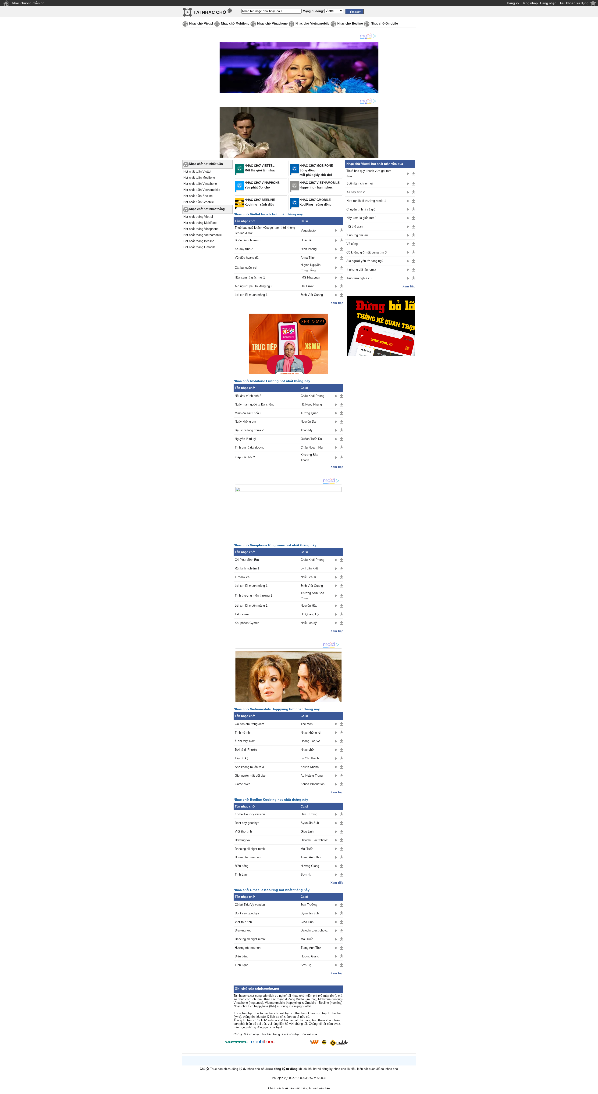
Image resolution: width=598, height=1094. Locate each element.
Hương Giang (310, 866)
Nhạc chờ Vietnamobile (312, 23)
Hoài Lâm (307, 240)
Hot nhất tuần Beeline (198, 196)
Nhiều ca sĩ (308, 577)
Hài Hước (307, 286)
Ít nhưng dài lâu (357, 235)
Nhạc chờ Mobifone (235, 23)
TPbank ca (242, 577)
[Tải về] (341, 230)
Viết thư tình (243, 831)
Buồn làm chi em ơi (248, 240)
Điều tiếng (241, 866)
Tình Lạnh (241, 874)
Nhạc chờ (307, 749)
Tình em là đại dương (249, 447)
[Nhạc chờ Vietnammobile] (314, 1042)
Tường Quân (309, 413)
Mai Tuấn (307, 849)
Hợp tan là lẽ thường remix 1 (366, 201)
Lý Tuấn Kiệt (309, 568)
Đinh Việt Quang (312, 295)
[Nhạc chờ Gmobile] (338, 1043)
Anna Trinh (308, 257)
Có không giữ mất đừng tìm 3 (366, 252)
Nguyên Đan (309, 421)
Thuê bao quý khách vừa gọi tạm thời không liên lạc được (265, 230)
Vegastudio (308, 230)
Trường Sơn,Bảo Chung (312, 595)
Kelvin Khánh (310, 767)
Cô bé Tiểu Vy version (250, 814)
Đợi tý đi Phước (246, 749)
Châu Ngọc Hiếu (312, 447)
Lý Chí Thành (310, 758)
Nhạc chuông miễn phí (28, 3)
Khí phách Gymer (247, 623)
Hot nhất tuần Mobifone (199, 177)
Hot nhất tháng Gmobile (199, 247)
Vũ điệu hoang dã (246, 257)
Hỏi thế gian (354, 226)
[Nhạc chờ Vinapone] (292, 1044)
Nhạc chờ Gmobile (384, 23)
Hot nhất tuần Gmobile (198, 202)
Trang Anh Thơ (311, 857)
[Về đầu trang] (593, 1089)
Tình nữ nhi (242, 732)
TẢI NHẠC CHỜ (209, 12)
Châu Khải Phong (312, 396)
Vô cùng (352, 244)
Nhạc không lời (311, 732)
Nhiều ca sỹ (309, 623)
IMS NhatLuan (310, 277)
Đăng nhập (529, 3)
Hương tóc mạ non (247, 857)
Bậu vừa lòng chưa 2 (249, 430)
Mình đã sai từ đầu (247, 413)
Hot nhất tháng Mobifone (200, 223)
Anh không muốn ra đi (249, 767)
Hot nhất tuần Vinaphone (200, 183)
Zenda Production (312, 784)
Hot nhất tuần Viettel (197, 171)
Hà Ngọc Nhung (311, 404)
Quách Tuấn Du (311, 439)
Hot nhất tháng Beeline (198, 241)
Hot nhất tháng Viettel (198, 216)
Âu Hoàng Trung (312, 775)
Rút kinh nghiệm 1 (247, 568)
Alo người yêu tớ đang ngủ (253, 286)
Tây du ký (241, 758)
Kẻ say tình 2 (244, 249)
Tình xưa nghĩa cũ (358, 278)
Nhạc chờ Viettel (201, 23)
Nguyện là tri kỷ (245, 439)
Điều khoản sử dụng (573, 3)
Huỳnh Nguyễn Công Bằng (310, 267)
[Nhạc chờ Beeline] (324, 1042)
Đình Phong (309, 249)
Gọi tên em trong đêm (249, 724)
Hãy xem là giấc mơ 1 (250, 277)
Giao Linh (307, 831)
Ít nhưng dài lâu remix (361, 269)
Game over (242, 784)
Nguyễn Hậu (309, 605)
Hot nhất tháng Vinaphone (200, 229)
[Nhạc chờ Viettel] (237, 1042)
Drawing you (243, 840)
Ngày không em (245, 421)
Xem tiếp (337, 303)
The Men (307, 724)
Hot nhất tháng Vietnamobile (202, 235)
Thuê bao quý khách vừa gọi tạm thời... (368, 173)
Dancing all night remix (250, 849)
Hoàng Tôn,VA (310, 741)
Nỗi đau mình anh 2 (248, 396)
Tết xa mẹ (242, 614)
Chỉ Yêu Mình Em (247, 559)
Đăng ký (513, 3)
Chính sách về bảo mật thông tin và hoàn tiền (299, 1088)
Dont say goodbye (247, 823)
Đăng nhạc (548, 3)
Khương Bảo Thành (309, 457)
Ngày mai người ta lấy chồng (254, 404)
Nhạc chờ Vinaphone (272, 23)
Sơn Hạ (306, 874)
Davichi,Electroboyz (314, 840)
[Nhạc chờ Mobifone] (263, 1042)
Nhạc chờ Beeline (350, 23)
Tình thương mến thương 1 (253, 595)
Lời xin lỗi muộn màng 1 (251, 295)
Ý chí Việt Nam (245, 741)
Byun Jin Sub (310, 823)
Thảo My (307, 430)
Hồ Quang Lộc (310, 614)
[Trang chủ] (6, 3)
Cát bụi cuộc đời (246, 267)
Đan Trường (309, 814)
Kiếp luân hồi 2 (245, 457)
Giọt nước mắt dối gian (250, 775)
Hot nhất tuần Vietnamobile (201, 190)
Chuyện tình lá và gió (360, 209)
